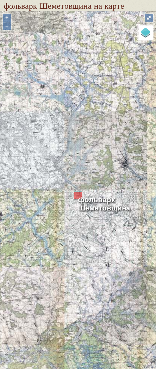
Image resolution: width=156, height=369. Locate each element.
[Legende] (146, 32)
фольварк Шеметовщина (104, 204)
